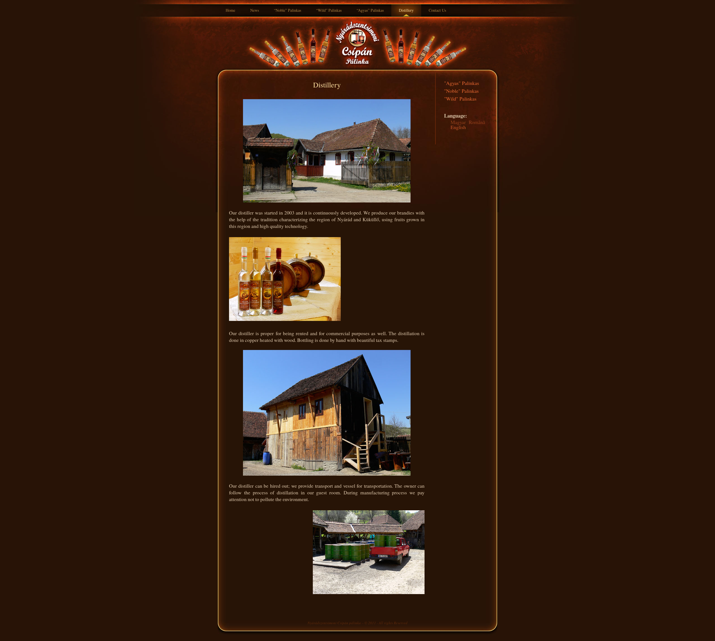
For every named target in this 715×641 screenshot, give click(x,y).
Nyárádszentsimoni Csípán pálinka (334, 622)
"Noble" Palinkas (461, 90)
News (254, 10)
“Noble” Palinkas (287, 10)
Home (230, 10)
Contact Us (437, 10)
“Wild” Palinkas (329, 10)
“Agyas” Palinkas (370, 10)
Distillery (406, 10)
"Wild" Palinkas (460, 98)
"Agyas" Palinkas (461, 83)
